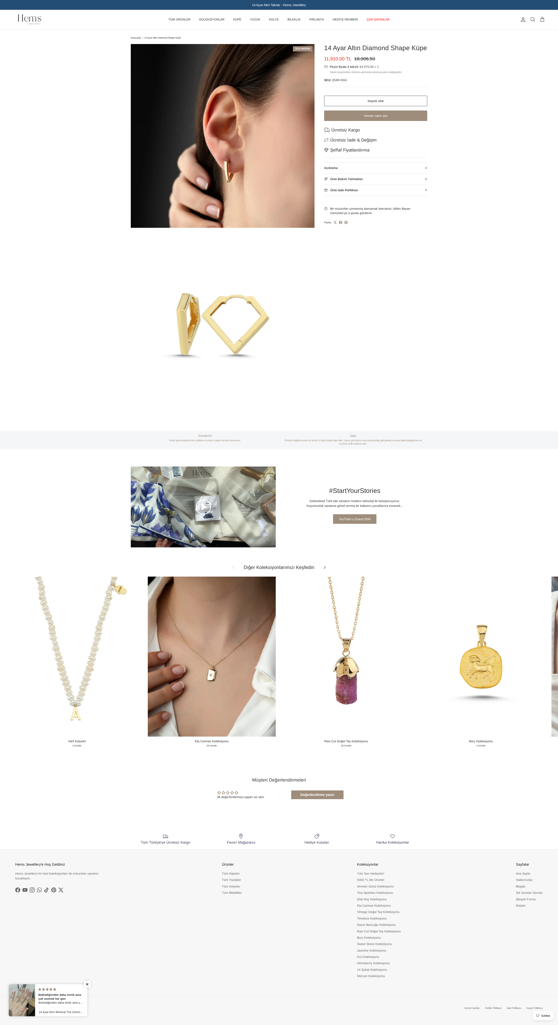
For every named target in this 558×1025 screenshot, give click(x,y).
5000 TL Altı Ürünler (370, 880)
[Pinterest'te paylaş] (346, 222)
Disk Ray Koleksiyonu (372, 899)
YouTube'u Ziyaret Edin (355, 519)
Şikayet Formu (526, 899)
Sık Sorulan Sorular (529, 892)
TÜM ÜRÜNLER (179, 19)
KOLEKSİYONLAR (212, 19)
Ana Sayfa (523, 873)
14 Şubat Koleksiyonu (372, 969)
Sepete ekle (375, 101)
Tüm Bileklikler (232, 892)
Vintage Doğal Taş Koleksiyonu (378, 912)
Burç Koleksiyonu (369, 937)
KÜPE (237, 19)
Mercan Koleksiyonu (371, 976)
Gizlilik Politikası (493, 1008)
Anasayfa (136, 37)
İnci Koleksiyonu (368, 957)
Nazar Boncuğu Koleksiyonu (376, 924)
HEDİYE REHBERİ (345, 19)
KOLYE (274, 19)
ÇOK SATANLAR (378, 19)
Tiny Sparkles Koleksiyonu (375, 892)
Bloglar (521, 886)
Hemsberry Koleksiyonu (373, 963)
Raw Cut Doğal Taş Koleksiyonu (379, 931)
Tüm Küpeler (231, 873)
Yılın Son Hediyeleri (370, 873)
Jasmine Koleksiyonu (371, 950)
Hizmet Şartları (472, 1008)
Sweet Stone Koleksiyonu (374, 944)
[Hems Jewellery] (29, 19)
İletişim (521, 905)
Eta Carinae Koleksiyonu (374, 905)
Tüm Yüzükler (231, 880)
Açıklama (331, 168)
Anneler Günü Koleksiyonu (375, 886)
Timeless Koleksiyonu (372, 918)
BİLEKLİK (294, 19)
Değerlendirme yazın (317, 795)
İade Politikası (514, 1008)
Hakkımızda (524, 880)
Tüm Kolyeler (231, 886)
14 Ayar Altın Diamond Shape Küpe (162, 37)
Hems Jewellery (32, 1008)
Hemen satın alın (376, 115)
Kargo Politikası (534, 1008)
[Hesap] (522, 19)
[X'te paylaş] (335, 222)
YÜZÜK (255, 19)
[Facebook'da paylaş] (340, 222)
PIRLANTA (316, 19)
